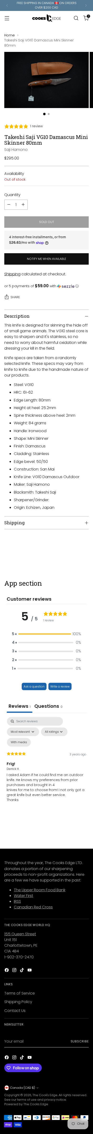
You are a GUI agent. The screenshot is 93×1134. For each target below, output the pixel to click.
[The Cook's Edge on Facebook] (7, 971)
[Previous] (7, 5)
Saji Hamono (16, 149)
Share (15, 297)
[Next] (86, 5)
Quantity (12, 195)
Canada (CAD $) (22, 1088)
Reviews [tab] (20, 706)
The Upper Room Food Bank (39, 890)
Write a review (60, 686)
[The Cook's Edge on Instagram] (15, 971)
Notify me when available (46, 259)
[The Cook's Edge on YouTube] (30, 971)
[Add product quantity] (23, 204)
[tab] (48, 707)
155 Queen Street (20, 934)
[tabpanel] (46, 764)
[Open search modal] (76, 18)
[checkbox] (19, 742)
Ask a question (34, 686)
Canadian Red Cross (33, 907)
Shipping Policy (18, 1002)
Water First (23, 895)
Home (9, 35)
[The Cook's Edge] (46, 18)
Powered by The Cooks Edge (26, 1104)
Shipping (12, 274)
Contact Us (15, 1010)
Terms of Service (19, 993)
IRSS (17, 901)
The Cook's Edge (44, 1095)
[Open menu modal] (7, 18)
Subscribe (80, 1041)
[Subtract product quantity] (9, 204)
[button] (46, 286)
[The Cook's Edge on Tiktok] (22, 971)
